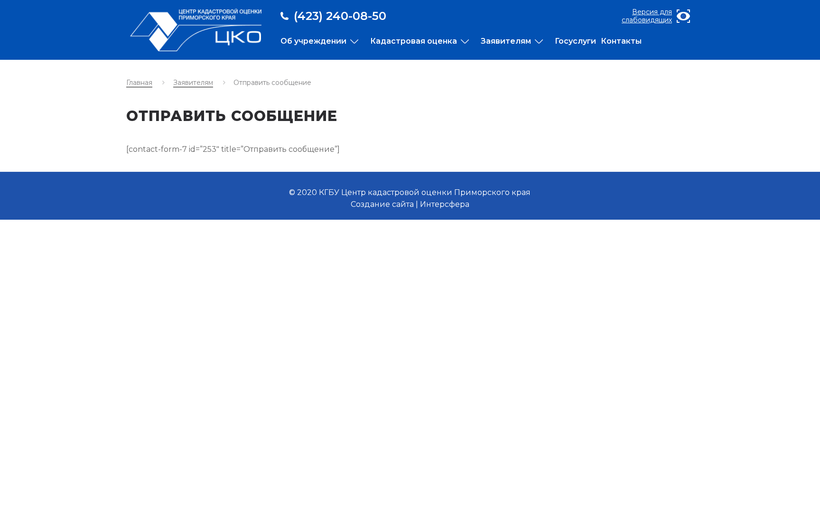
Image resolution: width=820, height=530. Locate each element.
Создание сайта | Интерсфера (410, 204)
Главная (139, 82)
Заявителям (193, 82)
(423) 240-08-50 (340, 16)
